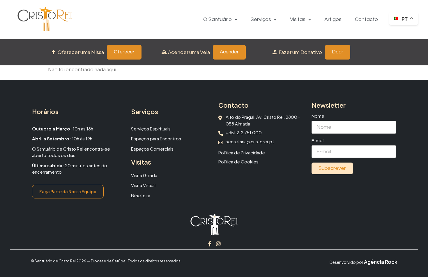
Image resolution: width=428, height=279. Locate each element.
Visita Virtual (143, 185)
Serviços (261, 19)
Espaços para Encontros (156, 138)
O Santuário (217, 19)
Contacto (366, 19)
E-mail (318, 140)
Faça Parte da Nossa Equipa (67, 191)
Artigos (333, 19)
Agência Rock (380, 262)
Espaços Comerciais (152, 148)
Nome (318, 116)
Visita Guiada (144, 175)
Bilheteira (140, 195)
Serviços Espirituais (151, 128)
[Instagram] (218, 243)
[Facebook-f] (209, 243)
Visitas (297, 19)
